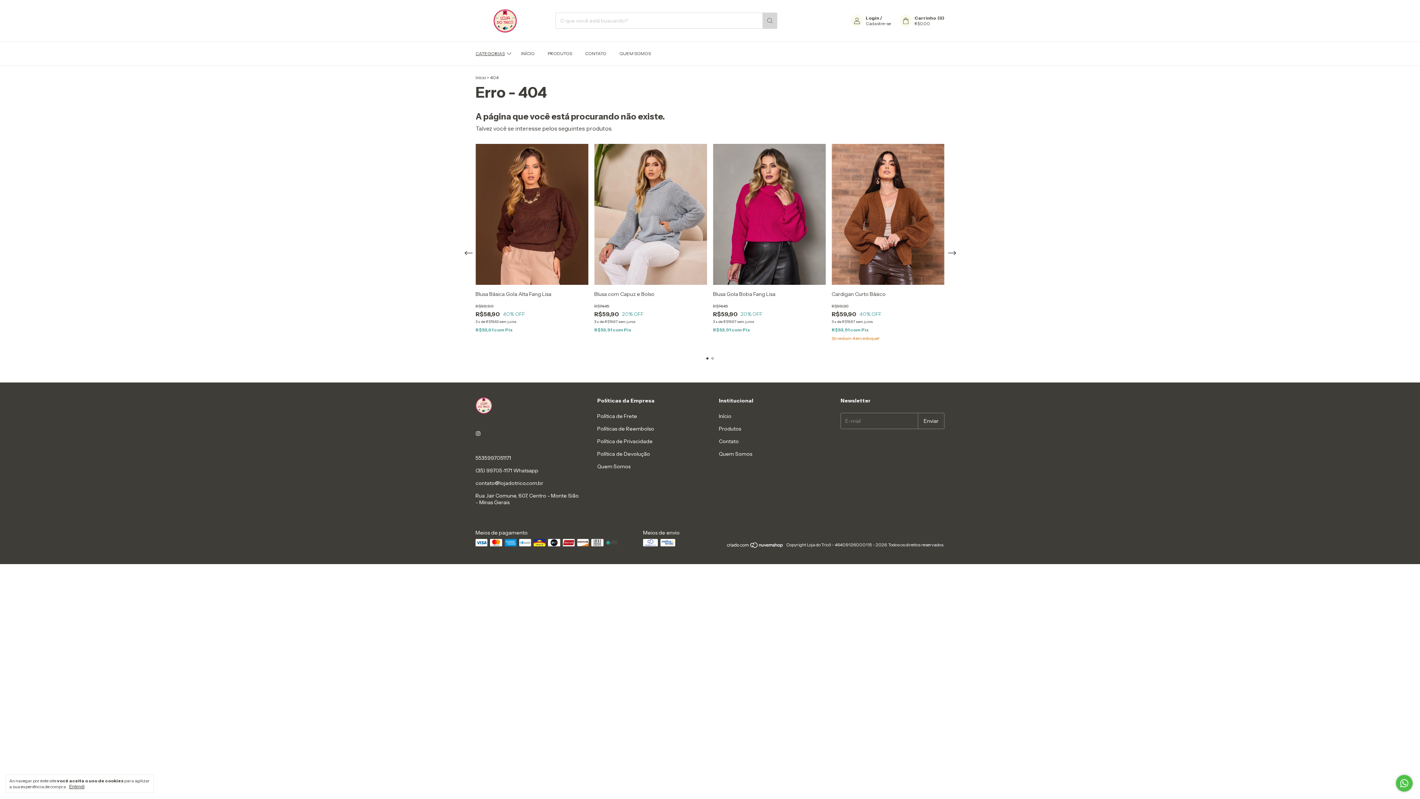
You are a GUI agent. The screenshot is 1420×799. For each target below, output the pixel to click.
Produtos (560, 53)
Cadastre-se (878, 23)
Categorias (490, 53)
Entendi (77, 786)
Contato (595, 53)
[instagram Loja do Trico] (478, 433)
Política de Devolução (623, 454)
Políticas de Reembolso (625, 428)
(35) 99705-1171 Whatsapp (507, 470)
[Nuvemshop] (755, 546)
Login (872, 18)
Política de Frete (617, 416)
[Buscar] (770, 21)
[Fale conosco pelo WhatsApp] (1404, 783)
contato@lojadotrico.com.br (509, 483)
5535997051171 (493, 458)
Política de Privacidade (625, 441)
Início (528, 53)
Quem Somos (635, 53)
